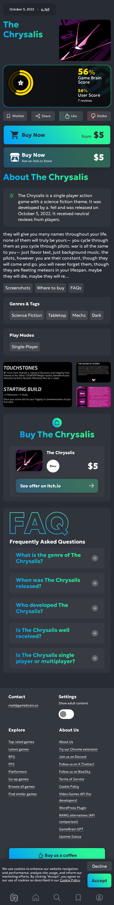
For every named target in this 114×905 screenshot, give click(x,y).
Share (46, 116)
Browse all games (21, 786)
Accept (99, 880)
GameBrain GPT (71, 829)
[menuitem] (14, 897)
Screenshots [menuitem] (17, 287)
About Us (66, 742)
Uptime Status (70, 836)
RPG (11, 757)
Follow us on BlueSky (74, 772)
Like (74, 116)
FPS (11, 764)
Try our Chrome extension (78, 749)
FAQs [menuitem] (76, 287)
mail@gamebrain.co (23, 705)
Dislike (102, 116)
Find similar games (22, 794)
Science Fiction (27, 315)
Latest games (18, 749)
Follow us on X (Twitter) (76, 764)
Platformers (17, 772)
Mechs (79, 315)
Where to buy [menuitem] (50, 287)
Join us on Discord (72, 757)
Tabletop (57, 315)
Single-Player (25, 346)
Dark (96, 315)
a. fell (45, 9)
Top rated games (21, 742)
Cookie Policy (70, 880)
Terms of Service (71, 779)
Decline (99, 866)
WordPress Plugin (72, 808)
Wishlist (18, 116)
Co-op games (18, 779)
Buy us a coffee (61, 855)
